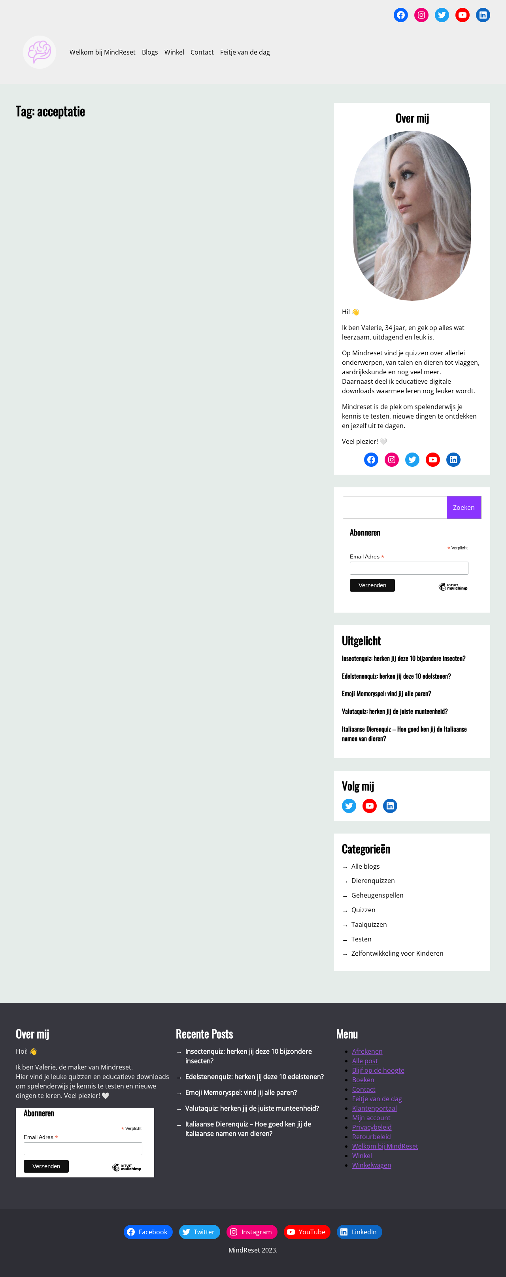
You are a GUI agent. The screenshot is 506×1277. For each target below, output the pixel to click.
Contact (364, 1089)
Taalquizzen (369, 924)
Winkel (362, 1155)
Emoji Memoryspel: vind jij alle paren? (386, 693)
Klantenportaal (374, 1108)
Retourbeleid (371, 1136)
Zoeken (464, 507)
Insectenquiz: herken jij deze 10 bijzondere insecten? (404, 658)
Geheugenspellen (377, 895)
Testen (361, 939)
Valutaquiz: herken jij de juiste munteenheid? (395, 711)
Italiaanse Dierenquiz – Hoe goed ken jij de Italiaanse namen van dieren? (404, 733)
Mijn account (371, 1117)
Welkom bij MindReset (385, 1146)
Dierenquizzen (373, 880)
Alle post (365, 1060)
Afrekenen (367, 1051)
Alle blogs (365, 866)
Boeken (363, 1079)
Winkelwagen (371, 1165)
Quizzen (363, 909)
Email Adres (367, 556)
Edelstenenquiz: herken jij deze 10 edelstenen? (396, 676)
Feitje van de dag (377, 1098)
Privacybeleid (372, 1127)
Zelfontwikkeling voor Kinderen (397, 953)
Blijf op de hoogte (378, 1070)
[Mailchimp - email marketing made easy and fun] (453, 593)
